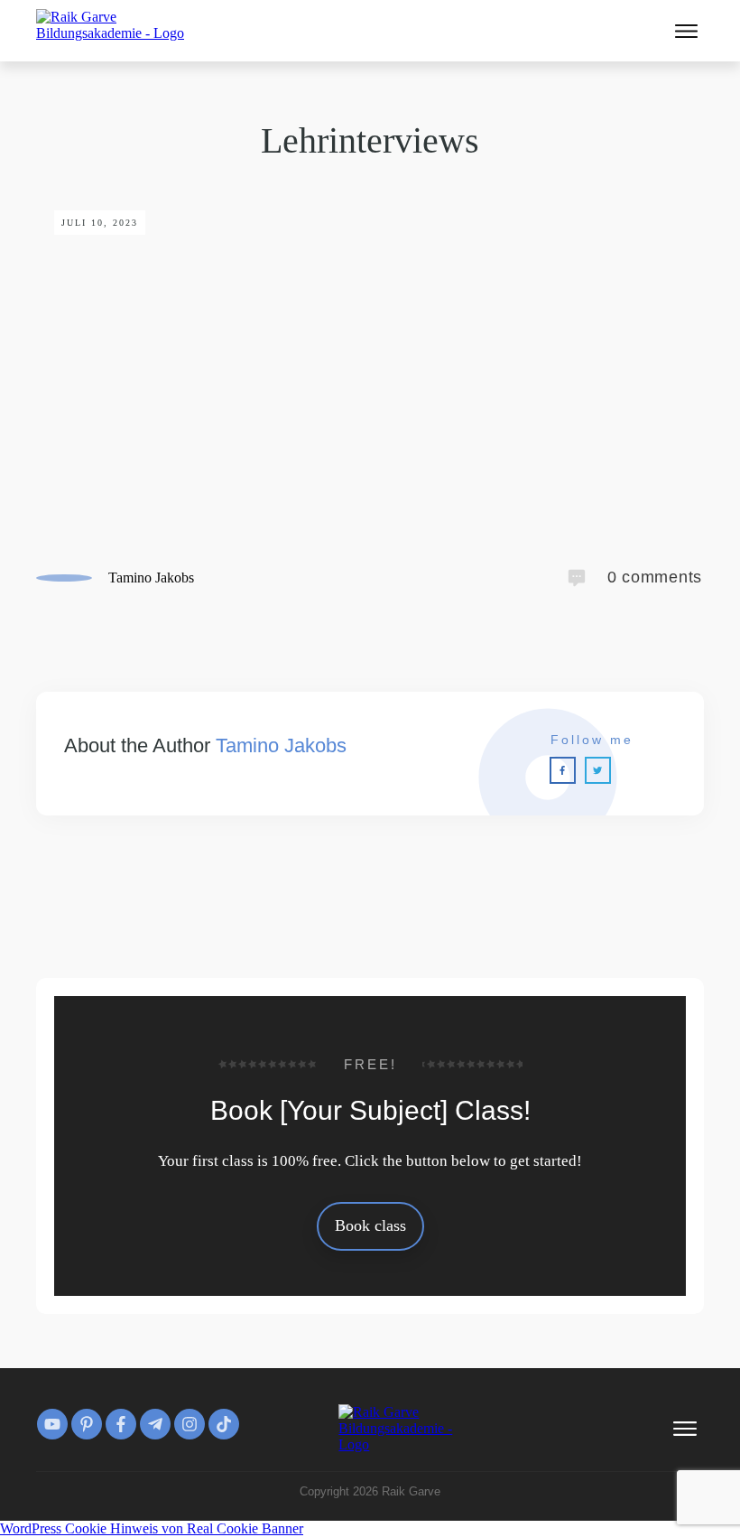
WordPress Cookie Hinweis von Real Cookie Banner (151, 1528)
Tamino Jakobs (281, 745)
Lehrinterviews (370, 140)
